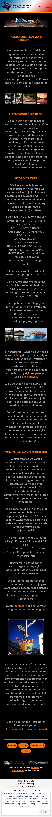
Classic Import (13, 728)
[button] (40, 6)
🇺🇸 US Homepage (26, 781)
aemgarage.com (22, 5)
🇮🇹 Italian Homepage (26, 784)
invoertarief (12, 355)
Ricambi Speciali (37, 728)
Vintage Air (18, 770)
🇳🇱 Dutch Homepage (26, 786)
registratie (30, 376)
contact (19, 605)
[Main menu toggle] (48, 6)
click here (30, 806)
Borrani (35, 767)
